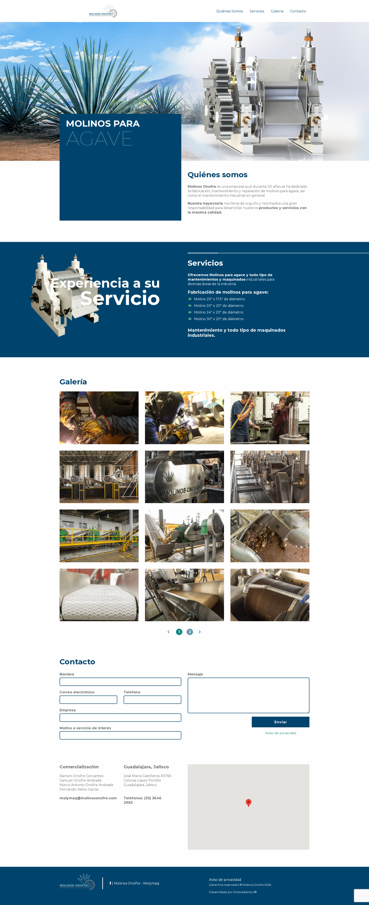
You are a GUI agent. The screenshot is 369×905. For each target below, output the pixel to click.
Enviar (280, 722)
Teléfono (132, 692)
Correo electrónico (77, 692)
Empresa (68, 710)
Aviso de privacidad (225, 880)
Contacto (298, 11)
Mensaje (195, 674)
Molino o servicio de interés (85, 728)
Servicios (257, 11)
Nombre (67, 674)
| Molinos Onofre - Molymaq (135, 883)
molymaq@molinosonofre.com (88, 798)
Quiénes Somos (229, 11)
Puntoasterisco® (245, 892)
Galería (277, 11)
